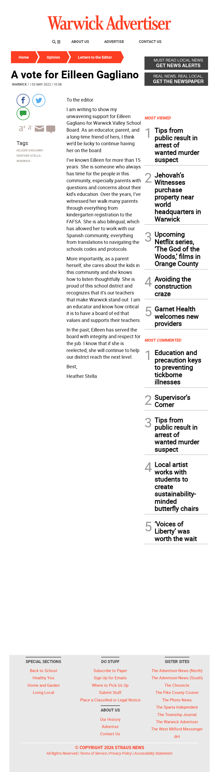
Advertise (114, 41)
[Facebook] (23, 100)
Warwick (19, 84)
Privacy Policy (120, 753)
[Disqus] (76, 449)
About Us (80, 41)
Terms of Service (93, 753)
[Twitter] (38, 100)
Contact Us (150, 41)
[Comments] (23, 113)
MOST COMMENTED (162, 340)
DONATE (195, 6)
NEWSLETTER (165, 6)
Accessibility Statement (153, 753)
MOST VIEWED (157, 117)
